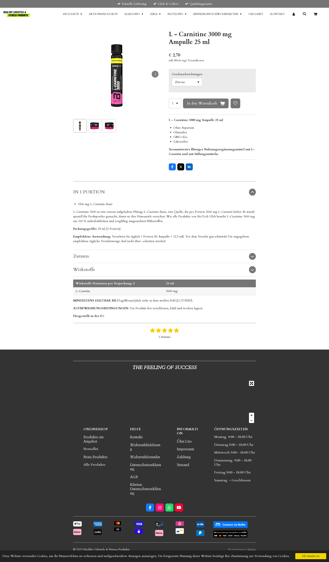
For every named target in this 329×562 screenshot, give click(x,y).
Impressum (185, 449)
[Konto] (294, 14)
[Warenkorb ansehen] (315, 14)
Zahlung (184, 457)
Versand (183, 464)
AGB (134, 476)
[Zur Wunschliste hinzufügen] (235, 103)
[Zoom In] (251, 415)
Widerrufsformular (145, 457)
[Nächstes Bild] (155, 74)
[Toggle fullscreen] (251, 383)
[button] (80, 125)
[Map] (164, 402)
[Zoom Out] (251, 420)
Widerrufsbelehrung (145, 447)
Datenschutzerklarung (145, 466)
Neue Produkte (95, 457)
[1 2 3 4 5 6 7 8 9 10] (175, 103)
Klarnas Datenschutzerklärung (145, 488)
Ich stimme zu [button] (310, 556)
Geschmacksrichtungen (187, 74)
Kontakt (136, 437)
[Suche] (304, 14)
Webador (252, 549)
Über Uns (184, 441)
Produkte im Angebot (93, 439)
